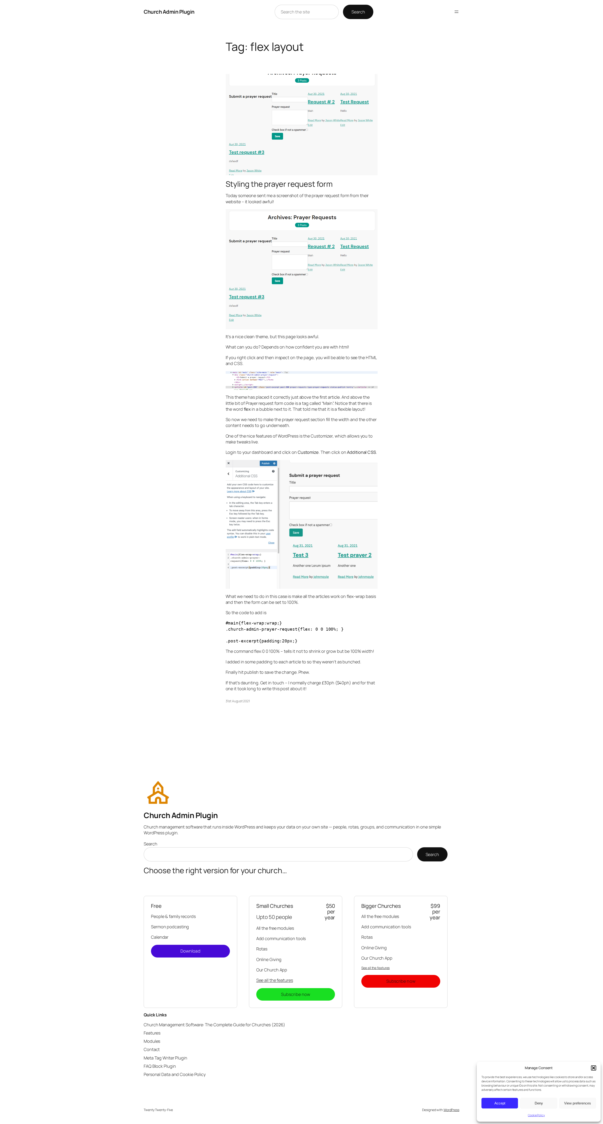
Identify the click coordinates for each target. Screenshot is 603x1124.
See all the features (274, 980)
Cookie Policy (536, 1115)
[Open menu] (456, 12)
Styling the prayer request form (279, 184)
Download (190, 951)
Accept (499, 1103)
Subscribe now (295, 994)
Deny (539, 1103)
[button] (593, 1068)
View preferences (577, 1103)
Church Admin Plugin (169, 11)
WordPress (451, 1110)
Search (358, 12)
